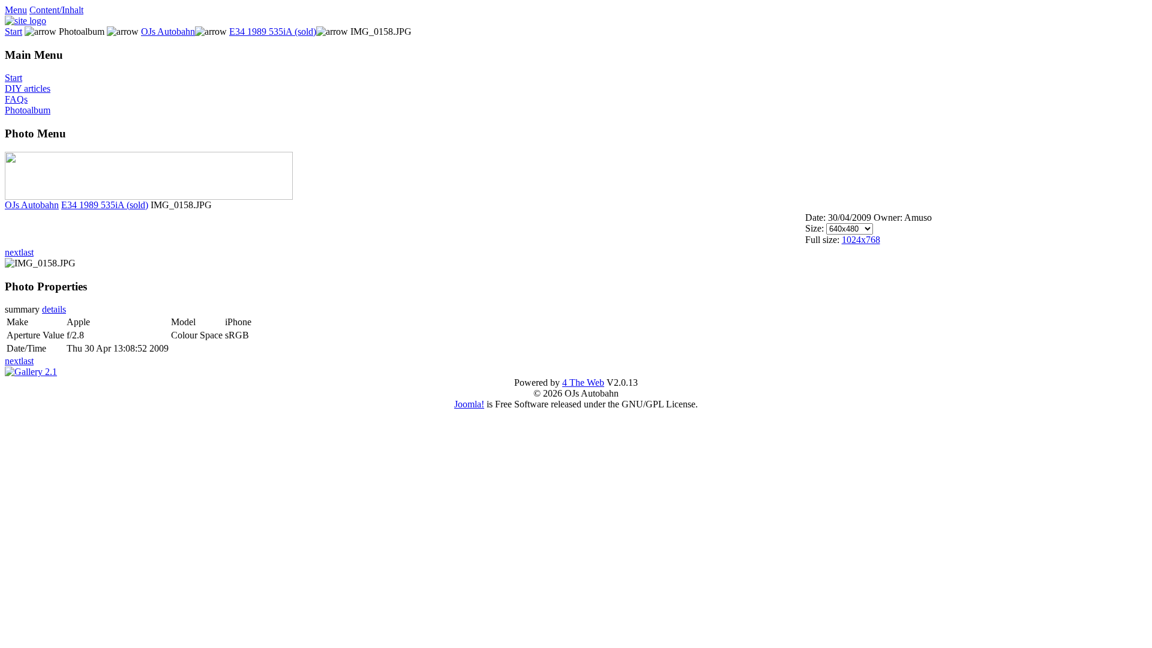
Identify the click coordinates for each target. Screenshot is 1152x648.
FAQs (16, 99)
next (13, 252)
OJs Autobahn (168, 31)
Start (13, 31)
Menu (16, 10)
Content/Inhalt (56, 10)
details (54, 309)
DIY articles (27, 88)
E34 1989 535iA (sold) (272, 31)
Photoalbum (27, 110)
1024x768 (861, 240)
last (27, 252)
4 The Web (583, 382)
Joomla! (469, 404)
